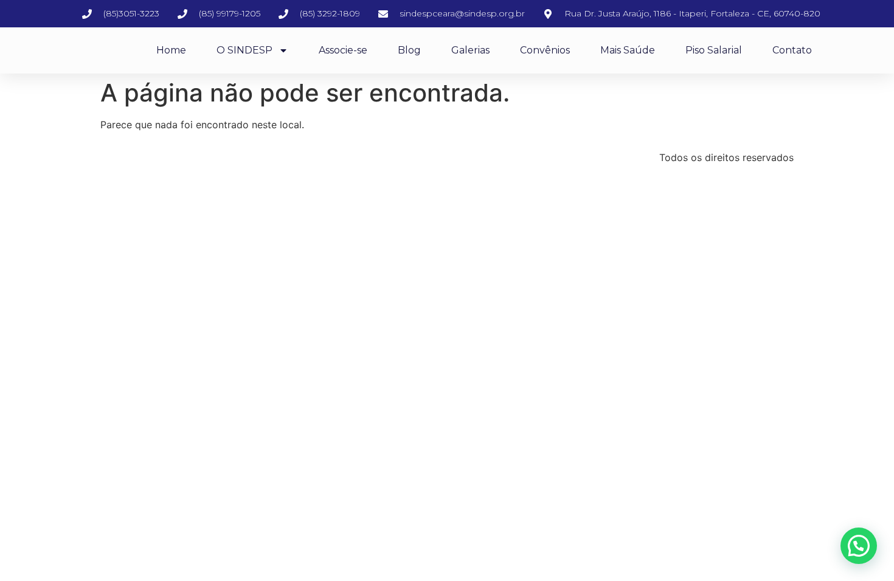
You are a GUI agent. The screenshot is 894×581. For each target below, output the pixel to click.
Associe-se (343, 50)
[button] (858, 546)
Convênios (545, 50)
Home (171, 50)
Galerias (470, 50)
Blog (409, 50)
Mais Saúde (627, 50)
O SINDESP (244, 50)
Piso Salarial (713, 50)
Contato (792, 50)
